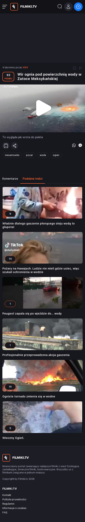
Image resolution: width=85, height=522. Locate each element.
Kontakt (6, 495)
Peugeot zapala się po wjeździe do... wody (32, 313)
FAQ (4, 512)
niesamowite (12, 155)
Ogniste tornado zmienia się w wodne (28, 396)
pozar (29, 155)
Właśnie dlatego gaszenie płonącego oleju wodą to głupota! (38, 225)
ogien (56, 155)
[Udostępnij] (14, 145)
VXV (25, 67)
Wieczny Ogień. (13, 437)
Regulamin (8, 503)
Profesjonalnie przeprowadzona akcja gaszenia (36, 355)
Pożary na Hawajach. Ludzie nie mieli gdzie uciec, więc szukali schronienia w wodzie (40, 270)
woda (43, 155)
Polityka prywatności (14, 499)
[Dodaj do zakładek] (74, 68)
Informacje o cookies (14, 508)
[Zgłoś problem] (80, 68)
